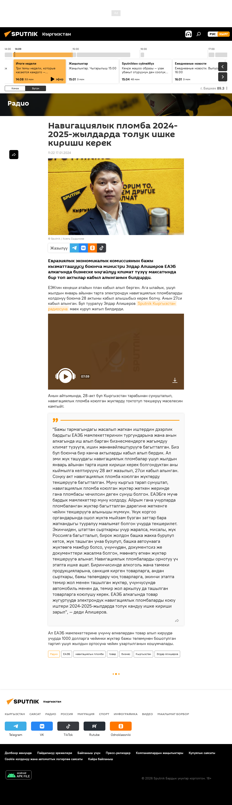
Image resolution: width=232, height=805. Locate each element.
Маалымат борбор (173, 714)
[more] (176, 620)
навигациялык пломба (89, 654)
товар (112, 654)
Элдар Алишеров (167, 654)
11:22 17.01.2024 (59, 153)
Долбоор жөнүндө (18, 753)
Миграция (85, 714)
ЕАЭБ (66, 654)
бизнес (125, 654)
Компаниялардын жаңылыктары (159, 753)
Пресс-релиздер (118, 753)
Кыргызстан (143, 654)
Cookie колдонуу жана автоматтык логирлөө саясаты (44, 759)
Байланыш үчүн (88, 753)
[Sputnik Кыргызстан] (22, 38)
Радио (54, 654)
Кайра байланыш (100, 759)
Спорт (104, 714)
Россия (67, 714)
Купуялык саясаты (202, 753)
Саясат (35, 714)
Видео (147, 714)
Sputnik (55, 238)
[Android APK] (18, 775)
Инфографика (126, 714)
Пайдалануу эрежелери (54, 753)
